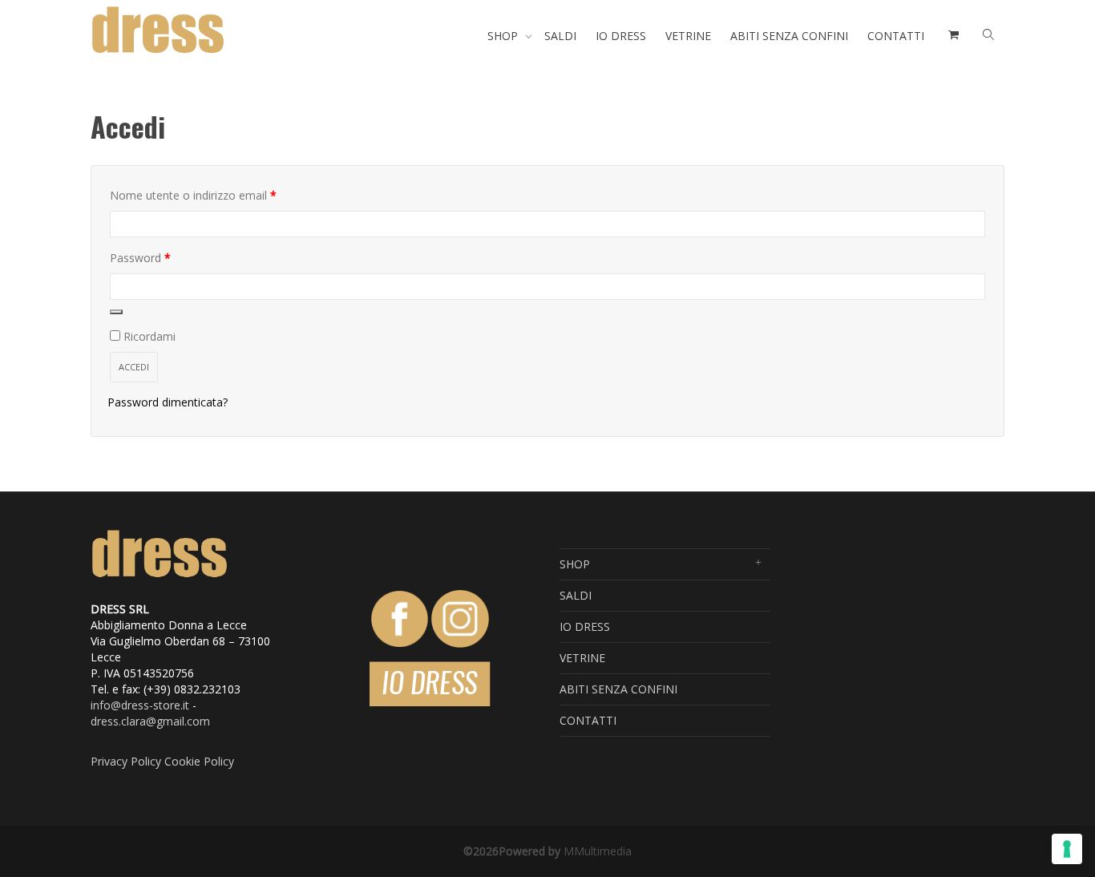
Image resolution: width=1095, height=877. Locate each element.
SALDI (560, 35)
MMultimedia (598, 851)
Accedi (134, 367)
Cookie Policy (199, 761)
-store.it (169, 705)
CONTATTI (895, 35)
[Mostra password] (116, 311)
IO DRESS (621, 35)
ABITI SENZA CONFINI (789, 35)
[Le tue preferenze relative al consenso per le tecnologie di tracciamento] (1067, 849)
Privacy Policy (126, 761)
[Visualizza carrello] (951, 36)
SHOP (504, 35)
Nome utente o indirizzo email (216, 195)
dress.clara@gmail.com (150, 721)
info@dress (120, 705)
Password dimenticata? (167, 402)
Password (163, 257)
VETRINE (688, 35)
